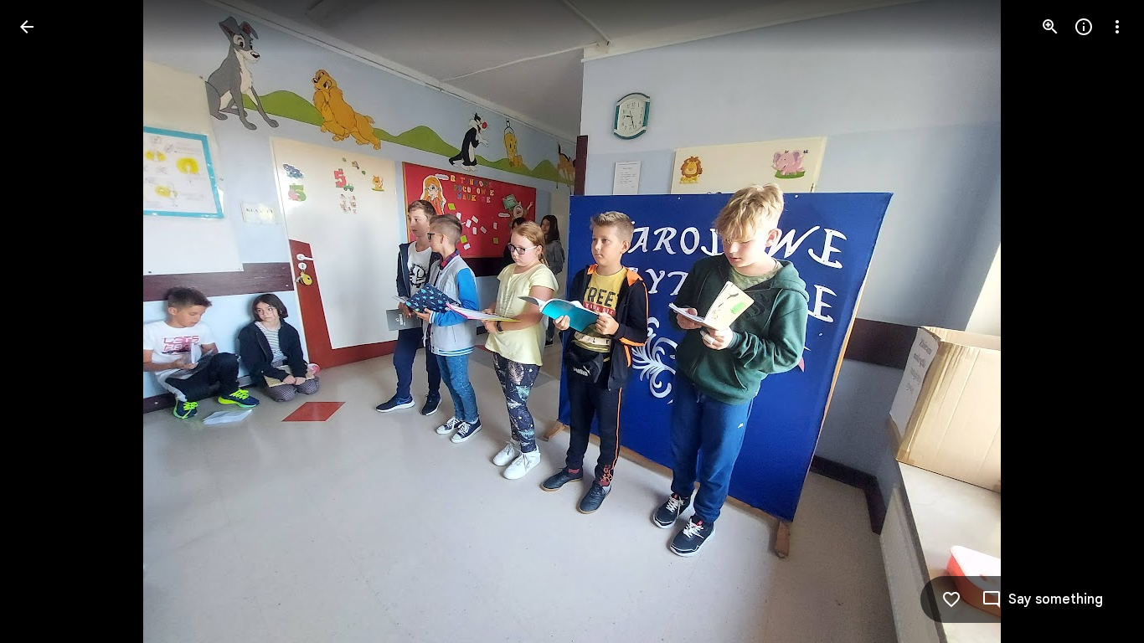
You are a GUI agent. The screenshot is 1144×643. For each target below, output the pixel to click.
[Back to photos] (27, 27)
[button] (46, 321)
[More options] (1117, 27)
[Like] (951, 599)
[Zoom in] (1050, 27)
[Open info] (1083, 27)
